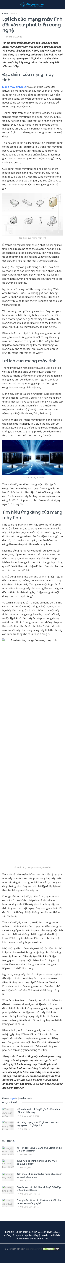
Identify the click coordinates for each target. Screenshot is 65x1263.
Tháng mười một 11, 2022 (28, 1207)
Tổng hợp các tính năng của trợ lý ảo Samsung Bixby (37, 1162)
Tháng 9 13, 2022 (25, 1129)
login (12, 1098)
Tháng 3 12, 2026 (25, 1155)
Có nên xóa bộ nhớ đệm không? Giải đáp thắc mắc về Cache (39, 1189)
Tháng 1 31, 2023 (24, 1181)
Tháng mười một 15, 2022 (28, 1116)
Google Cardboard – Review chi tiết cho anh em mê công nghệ (39, 1202)
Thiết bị (14, 13)
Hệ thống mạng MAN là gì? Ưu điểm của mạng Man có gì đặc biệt (38, 1124)
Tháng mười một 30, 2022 (29, 1194)
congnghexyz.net (34, 1249)
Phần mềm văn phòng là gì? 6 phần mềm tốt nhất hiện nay (38, 1111)
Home (5, 13)
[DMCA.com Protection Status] (51, 1249)
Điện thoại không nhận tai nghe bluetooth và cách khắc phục (39, 1175)
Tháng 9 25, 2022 (25, 1168)
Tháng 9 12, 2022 (14, 36)
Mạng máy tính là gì (14, 87)
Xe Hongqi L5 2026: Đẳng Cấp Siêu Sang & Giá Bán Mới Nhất (39, 1149)
